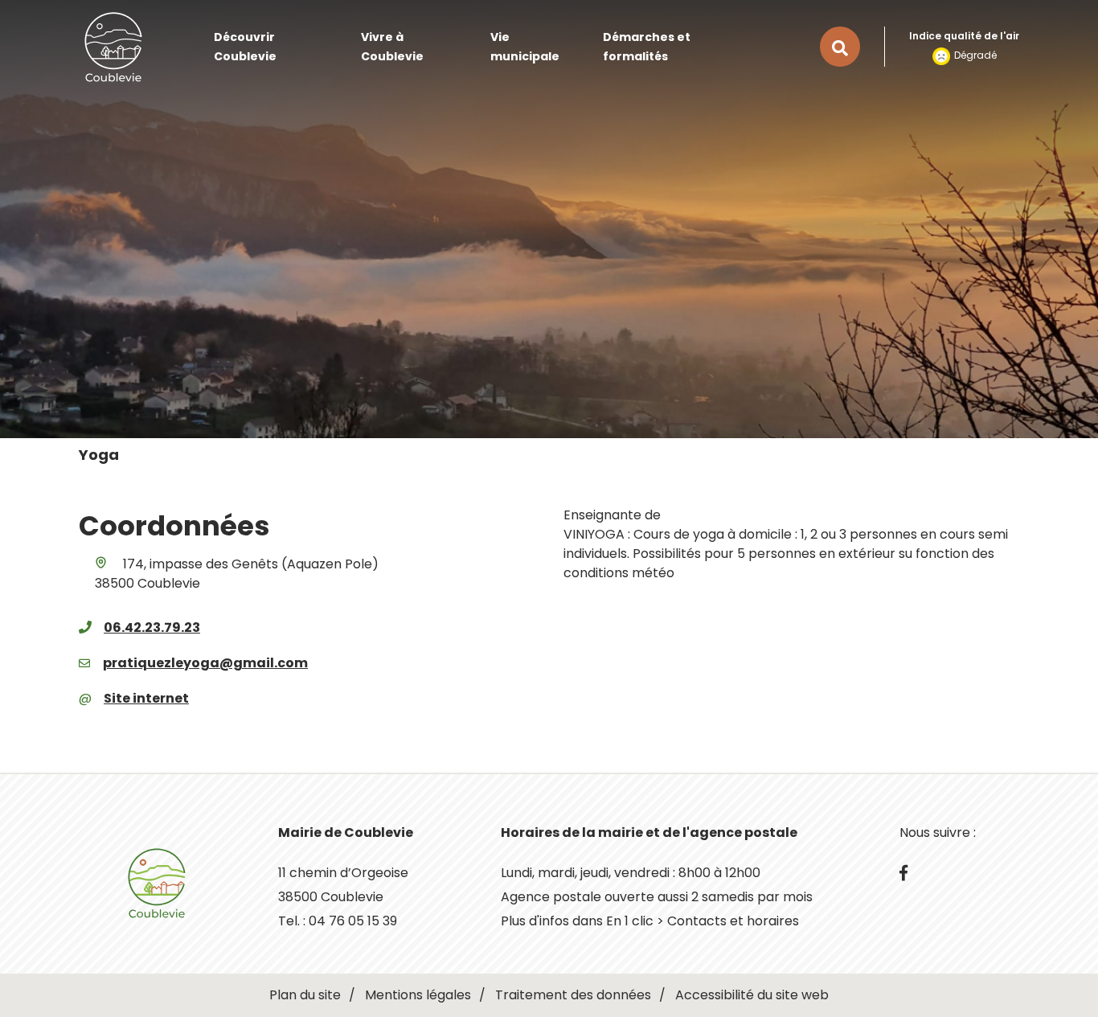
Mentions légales (418, 995)
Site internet (146, 698)
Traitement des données (573, 995)
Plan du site (305, 995)
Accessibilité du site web (752, 995)
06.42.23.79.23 (152, 627)
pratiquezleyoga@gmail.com (205, 663)
